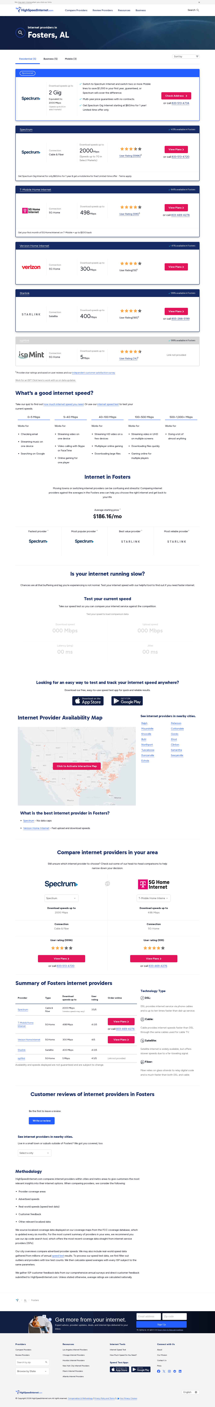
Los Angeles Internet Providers (75, 1350)
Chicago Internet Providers (74, 1355)
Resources (124, 10)
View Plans (173, 149)
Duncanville (147, 755)
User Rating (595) (129, 213)
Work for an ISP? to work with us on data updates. (45, 380)
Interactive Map (77, 766)
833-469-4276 (180, 215)
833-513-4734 (180, 103)
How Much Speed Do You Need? (123, 1355)
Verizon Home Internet (34, 246)
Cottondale (177, 728)
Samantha (176, 749)
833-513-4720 (180, 156)
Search (192, 9)
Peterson (176, 723)
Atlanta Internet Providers (73, 1376)
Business (141, 10)
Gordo (174, 733)
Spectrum (26, 129)
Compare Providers (76, 10)
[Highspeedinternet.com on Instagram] (169, 1372)
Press (159, 1366)
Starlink (24, 293)
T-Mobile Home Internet (35, 189)
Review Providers (103, 10)
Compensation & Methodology (80, 1398)
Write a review (42, 1120)
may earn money (25, 2)
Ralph (144, 723)
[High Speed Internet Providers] (34, 9)
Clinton (175, 744)
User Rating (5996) (130, 155)
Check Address (172, 95)
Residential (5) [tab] (27, 58)
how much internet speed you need (63, 404)
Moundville (147, 728)
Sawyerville (177, 755)
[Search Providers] (46, 1362)
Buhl (143, 739)
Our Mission (162, 1355)
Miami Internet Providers (73, 1371)
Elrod (174, 739)
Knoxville (146, 733)
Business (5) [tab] (50, 58)
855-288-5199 (181, 318)
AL (25, 1300)
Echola (145, 760)
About (159, 1350)
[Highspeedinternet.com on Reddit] (174, 1372)
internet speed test (108, 404)
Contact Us (161, 1360)
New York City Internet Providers (76, 1366)
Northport (147, 744)
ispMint (24, 340)
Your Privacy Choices (128, 1398)
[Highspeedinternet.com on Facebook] (158, 1372)
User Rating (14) (128, 358)
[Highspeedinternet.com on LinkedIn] (180, 1372)
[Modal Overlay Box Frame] (107, 1322)
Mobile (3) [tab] (70, 58)
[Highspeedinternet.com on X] (164, 1372)
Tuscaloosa (147, 749)
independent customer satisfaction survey (93, 372)
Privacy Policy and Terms (104, 1398)
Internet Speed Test (118, 1350)
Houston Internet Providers (74, 1360)
